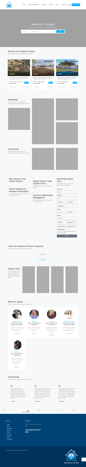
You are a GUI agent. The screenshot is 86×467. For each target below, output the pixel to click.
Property (59, 215)
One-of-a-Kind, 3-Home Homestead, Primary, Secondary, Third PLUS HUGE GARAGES (28, 77)
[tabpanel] (19, 74)
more (57, 4)
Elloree (8, 426)
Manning (8, 430)
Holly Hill (9, 437)
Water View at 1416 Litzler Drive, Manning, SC (43, 77)
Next (77, 57)
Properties (44, 4)
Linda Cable (37, 86)
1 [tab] (43, 91)
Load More (43, 259)
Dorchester (9, 435)
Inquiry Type (59, 189)
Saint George (9, 439)
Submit (66, 236)
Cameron (9, 432)
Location (59, 209)
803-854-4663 (65, 4)
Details (26, 82)
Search (60, 31)
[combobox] (25, 31)
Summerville (9, 428)
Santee (8, 424)
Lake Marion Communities (33, 4)
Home (24, 4)
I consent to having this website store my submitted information (66, 232)
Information (59, 195)
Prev (74, 57)
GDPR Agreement (61, 229)
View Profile (16, 333)
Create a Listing (76, 4)
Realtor (51, 4)
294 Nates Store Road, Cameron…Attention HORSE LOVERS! (70, 77)
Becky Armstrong (13, 86)
